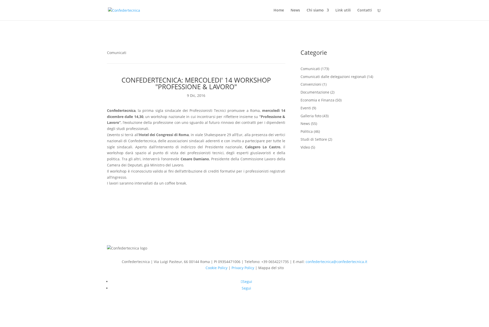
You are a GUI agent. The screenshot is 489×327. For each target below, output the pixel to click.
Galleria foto (311, 115)
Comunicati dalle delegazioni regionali (333, 76)
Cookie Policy (216, 267)
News (295, 10)
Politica (307, 131)
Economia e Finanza (317, 100)
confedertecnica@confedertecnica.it (336, 261)
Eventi (306, 108)
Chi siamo (315, 10)
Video (305, 147)
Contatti (364, 10)
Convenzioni (311, 84)
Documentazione (315, 92)
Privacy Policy (243, 267)
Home (279, 10)
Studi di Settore (314, 139)
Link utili (343, 10)
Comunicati (116, 52)
